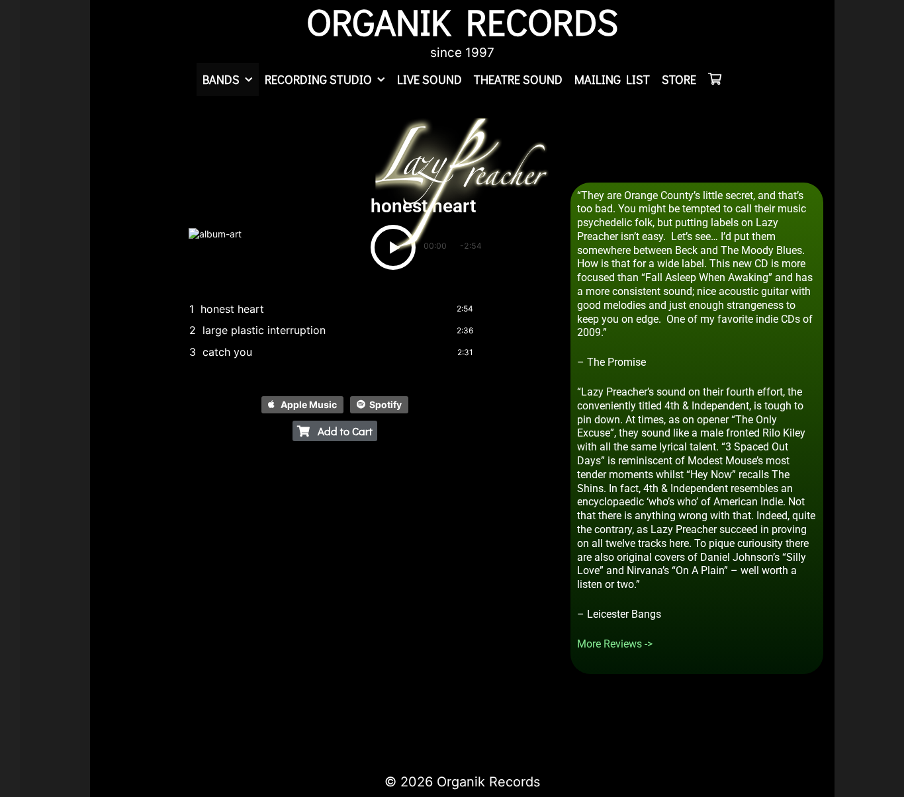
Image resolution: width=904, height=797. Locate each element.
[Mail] (208, 722)
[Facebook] (118, 722)
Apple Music (309, 404)
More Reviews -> (615, 644)
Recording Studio (318, 79)
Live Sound (429, 79)
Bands (221, 79)
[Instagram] (185, 722)
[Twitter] (140, 722)
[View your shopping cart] (714, 79)
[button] (335, 431)
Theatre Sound (518, 79)
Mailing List (612, 79)
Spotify (385, 404)
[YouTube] (163, 722)
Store (679, 79)
